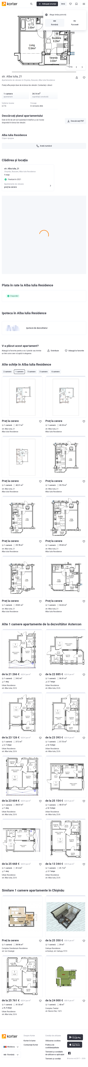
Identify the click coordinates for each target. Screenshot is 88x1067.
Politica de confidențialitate (52, 1046)
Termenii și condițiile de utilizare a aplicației (54, 1053)
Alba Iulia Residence (47, 80)
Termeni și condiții (53, 1059)
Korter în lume (29, 1041)
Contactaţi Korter (31, 1045)
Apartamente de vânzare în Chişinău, (16, 80)
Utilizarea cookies (53, 1041)
